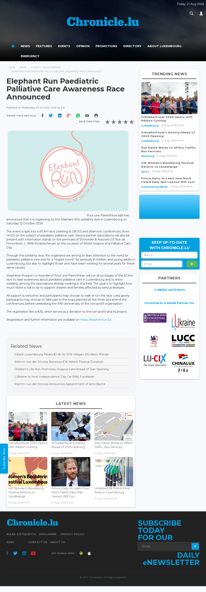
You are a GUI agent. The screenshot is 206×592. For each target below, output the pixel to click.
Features (44, 46)
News (25, 46)
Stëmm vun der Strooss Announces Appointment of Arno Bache (59, 384)
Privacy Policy (72, 534)
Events (64, 46)
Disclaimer (47, 534)
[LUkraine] (183, 321)
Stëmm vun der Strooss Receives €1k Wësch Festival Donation (58, 362)
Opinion (83, 46)
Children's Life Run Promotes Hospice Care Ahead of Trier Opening (61, 369)
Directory (132, 46)
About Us (57, 542)
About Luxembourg (164, 46)
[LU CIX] (155, 360)
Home (11, 67)
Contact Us (37, 542)
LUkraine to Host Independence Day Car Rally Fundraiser (54, 376)
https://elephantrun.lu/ (95, 319)
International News (154, 186)
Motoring (147, 156)
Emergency (30, 56)
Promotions (106, 46)
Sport (145, 171)
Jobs (10, 542)
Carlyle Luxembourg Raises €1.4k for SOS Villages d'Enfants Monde (61, 354)
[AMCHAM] (155, 341)
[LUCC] (183, 341)
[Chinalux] (183, 363)
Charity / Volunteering (46, 67)
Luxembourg (150, 125)
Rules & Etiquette (21, 534)
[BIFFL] (155, 318)
